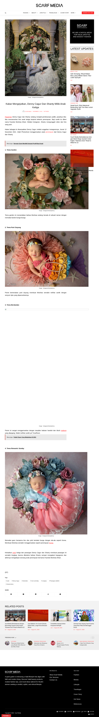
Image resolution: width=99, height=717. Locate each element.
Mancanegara (83, 641)
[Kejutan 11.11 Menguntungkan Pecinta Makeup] (53, 643)
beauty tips (73, 71)
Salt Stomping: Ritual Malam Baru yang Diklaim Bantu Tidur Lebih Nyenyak (80, 75)
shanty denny (9, 584)
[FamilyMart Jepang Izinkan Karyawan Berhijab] (61, 615)
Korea (51, 543)
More (72, 12)
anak (14, 552)
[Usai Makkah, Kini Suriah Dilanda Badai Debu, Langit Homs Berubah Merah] (38, 615)
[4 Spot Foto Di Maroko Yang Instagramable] (76, 643)
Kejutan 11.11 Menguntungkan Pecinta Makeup (63, 645)
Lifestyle (43, 12)
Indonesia (36, 641)
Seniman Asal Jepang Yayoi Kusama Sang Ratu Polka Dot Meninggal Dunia (84, 625)
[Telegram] (48, 594)
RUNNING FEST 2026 (88, 12)
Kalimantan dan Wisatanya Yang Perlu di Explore (40, 644)
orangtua (44, 580)
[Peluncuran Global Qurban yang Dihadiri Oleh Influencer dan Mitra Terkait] (7, 643)
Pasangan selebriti (54, 580)
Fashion (25, 12)
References (78, 704)
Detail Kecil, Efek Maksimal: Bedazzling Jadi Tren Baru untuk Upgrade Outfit (81, 107)
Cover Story (64, 12)
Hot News (46, 111)
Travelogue (53, 12)
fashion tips (74, 103)
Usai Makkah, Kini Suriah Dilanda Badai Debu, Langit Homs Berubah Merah (81, 172)
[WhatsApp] (60, 594)
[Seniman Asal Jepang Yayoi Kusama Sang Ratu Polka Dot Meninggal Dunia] (84, 615)
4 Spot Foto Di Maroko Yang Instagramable (87, 644)
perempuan (49, 132)
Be (75, 679)
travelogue (43, 641)
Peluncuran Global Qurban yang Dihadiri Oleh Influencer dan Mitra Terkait (18, 645)
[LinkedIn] (36, 594)
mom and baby (34, 580)
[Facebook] (11, 594)
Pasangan (8, 117)
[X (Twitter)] (23, 594)
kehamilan (25, 580)
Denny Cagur (15, 580)
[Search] (5, 12)
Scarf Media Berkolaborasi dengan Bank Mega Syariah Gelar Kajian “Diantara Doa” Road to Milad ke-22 (81, 139)
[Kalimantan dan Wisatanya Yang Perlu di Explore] (30, 643)
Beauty (34, 12)
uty (77, 679)
